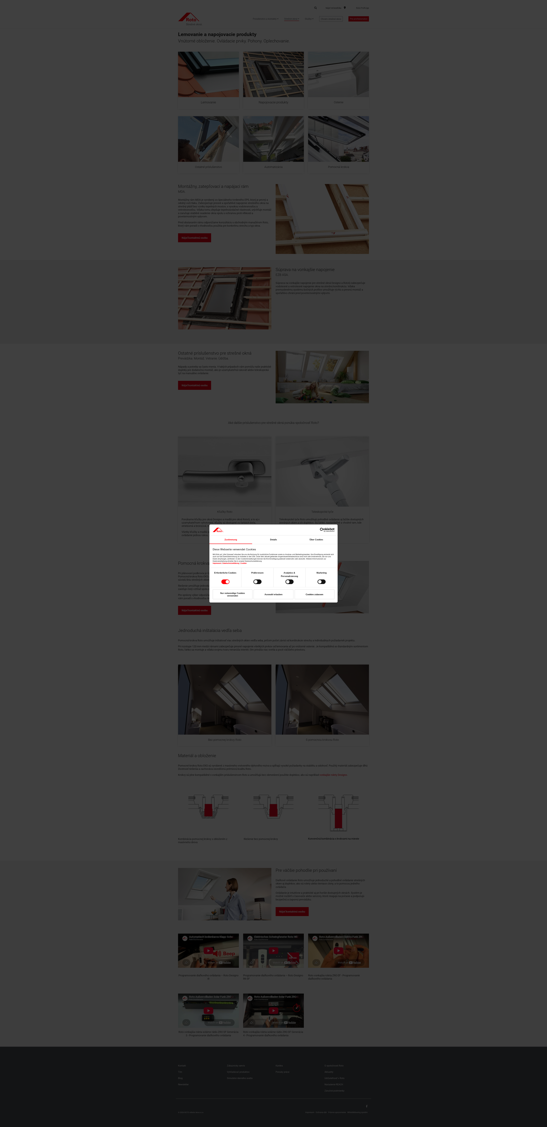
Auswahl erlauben (273, 594)
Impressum (217, 563)
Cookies (243, 563)
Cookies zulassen (314, 594)
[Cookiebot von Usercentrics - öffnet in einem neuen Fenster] (322, 530)
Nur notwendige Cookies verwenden (232, 594)
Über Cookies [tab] (316, 539)
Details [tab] (273, 539)
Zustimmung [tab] (230, 539)
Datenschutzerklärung (231, 563)
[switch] (257, 581)
